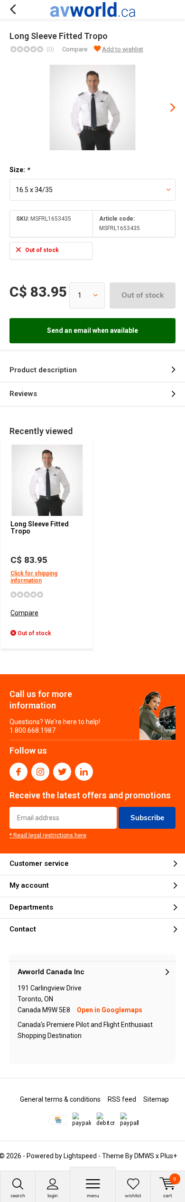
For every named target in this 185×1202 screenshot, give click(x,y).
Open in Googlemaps (109, 1010)
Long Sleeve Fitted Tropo (39, 527)
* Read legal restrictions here (47, 835)
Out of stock (142, 295)
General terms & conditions (60, 1099)
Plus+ (168, 1156)
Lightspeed (80, 1156)
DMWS (144, 1156)
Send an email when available (92, 330)
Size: (19, 170)
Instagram (40, 772)
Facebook (18, 772)
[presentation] (166, 107)
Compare (74, 49)
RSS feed (122, 1099)
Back (12, 9)
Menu (93, 1195)
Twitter (62, 772)
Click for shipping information (33, 577)
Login (52, 1195)
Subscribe (147, 817)
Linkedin (84, 772)
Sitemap (156, 1099)
